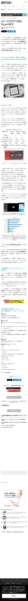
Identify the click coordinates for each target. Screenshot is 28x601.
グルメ (14, 6)
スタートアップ (10, 581)
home (4, 9)
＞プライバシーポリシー (14, 599)
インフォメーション (22, 581)
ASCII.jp (8, 583)
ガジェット (10, 9)
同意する (14, 596)
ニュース (12, 579)
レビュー (6, 579)
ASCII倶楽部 (17, 37)
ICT (15, 581)
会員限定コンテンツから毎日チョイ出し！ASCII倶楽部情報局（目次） (13, 420)
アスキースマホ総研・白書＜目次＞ (8, 425)
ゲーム (4, 6)
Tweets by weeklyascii (4, 482)
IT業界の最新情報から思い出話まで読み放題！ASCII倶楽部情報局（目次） (14, 423)
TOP (2, 579)
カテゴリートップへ (14, 397)
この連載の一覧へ (14, 410)
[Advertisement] (14, 440)
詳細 (11, 592)
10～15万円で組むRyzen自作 (14, 244)
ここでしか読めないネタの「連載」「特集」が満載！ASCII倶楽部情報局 (11, 14)
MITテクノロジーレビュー (17, 583)
